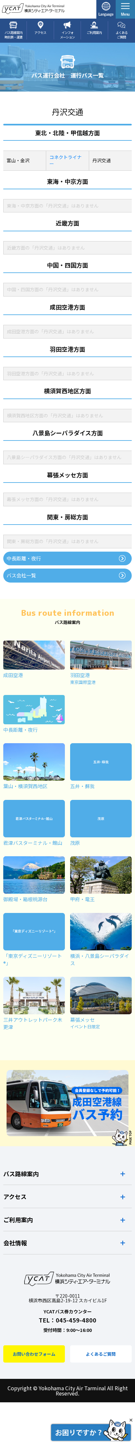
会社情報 (15, 1242)
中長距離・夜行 (24, 558)
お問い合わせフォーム (34, 1354)
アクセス (15, 1196)
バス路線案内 (21, 1173)
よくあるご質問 (101, 1354)
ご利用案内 (18, 1219)
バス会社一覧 (21, 575)
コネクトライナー (65, 160)
